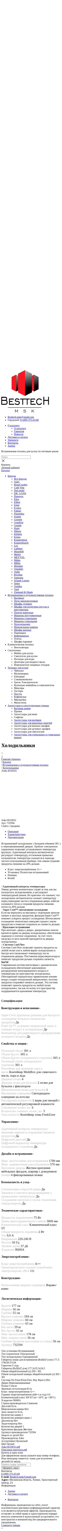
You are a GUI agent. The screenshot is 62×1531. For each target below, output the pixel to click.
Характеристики (17, 834)
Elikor (17, 502)
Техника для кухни (18, 667)
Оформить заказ (10, 1468)
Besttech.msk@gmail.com (21, 417)
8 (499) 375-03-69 (29, 420)
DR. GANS (20, 493)
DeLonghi (19, 490)
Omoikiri (18, 569)
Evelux (17, 508)
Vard (16, 589)
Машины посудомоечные (27, 615)
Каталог (5, 470)
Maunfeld (19, 551)
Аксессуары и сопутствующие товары (28, 705)
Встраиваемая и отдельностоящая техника (30, 595)
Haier (17, 528)
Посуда (18, 694)
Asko (16, 481)
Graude (17, 525)
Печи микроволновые (26, 601)
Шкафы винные (22, 630)
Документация (16, 837)
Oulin (17, 571)
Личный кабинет (10, 467)
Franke (17, 516)
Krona (17, 537)
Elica (16, 499)
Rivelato (18, 574)
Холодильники (22, 624)
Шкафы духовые (23, 603)
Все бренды (20, 479)
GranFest (18, 522)
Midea (17, 560)
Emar (16, 505)
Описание (13, 831)
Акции (11, 445)
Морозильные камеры (26, 627)
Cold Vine (19, 487)
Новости (18, 434)
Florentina (19, 513)
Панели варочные (23, 612)
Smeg (17, 583)
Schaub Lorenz (21, 580)
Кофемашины (21, 635)
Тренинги (13, 440)
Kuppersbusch (21, 542)
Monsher (18, 566)
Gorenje (18, 519)
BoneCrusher (20, 484)
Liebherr (18, 548)
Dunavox (18, 496)
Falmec (17, 510)
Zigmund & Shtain (23, 592)
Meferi (17, 554)
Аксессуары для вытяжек (27, 720)
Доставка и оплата (18, 437)
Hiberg (17, 531)
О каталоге (14, 425)
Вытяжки (19, 598)
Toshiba (18, 586)
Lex (16, 545)
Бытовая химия (22, 708)
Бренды (12, 476)
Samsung (18, 577)
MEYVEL (19, 557)
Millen (17, 563)
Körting (18, 534)
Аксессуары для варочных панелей (33, 723)
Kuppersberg (20, 540)
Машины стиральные (25, 621)
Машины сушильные (25, 618)
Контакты (13, 443)
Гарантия (19, 431)
